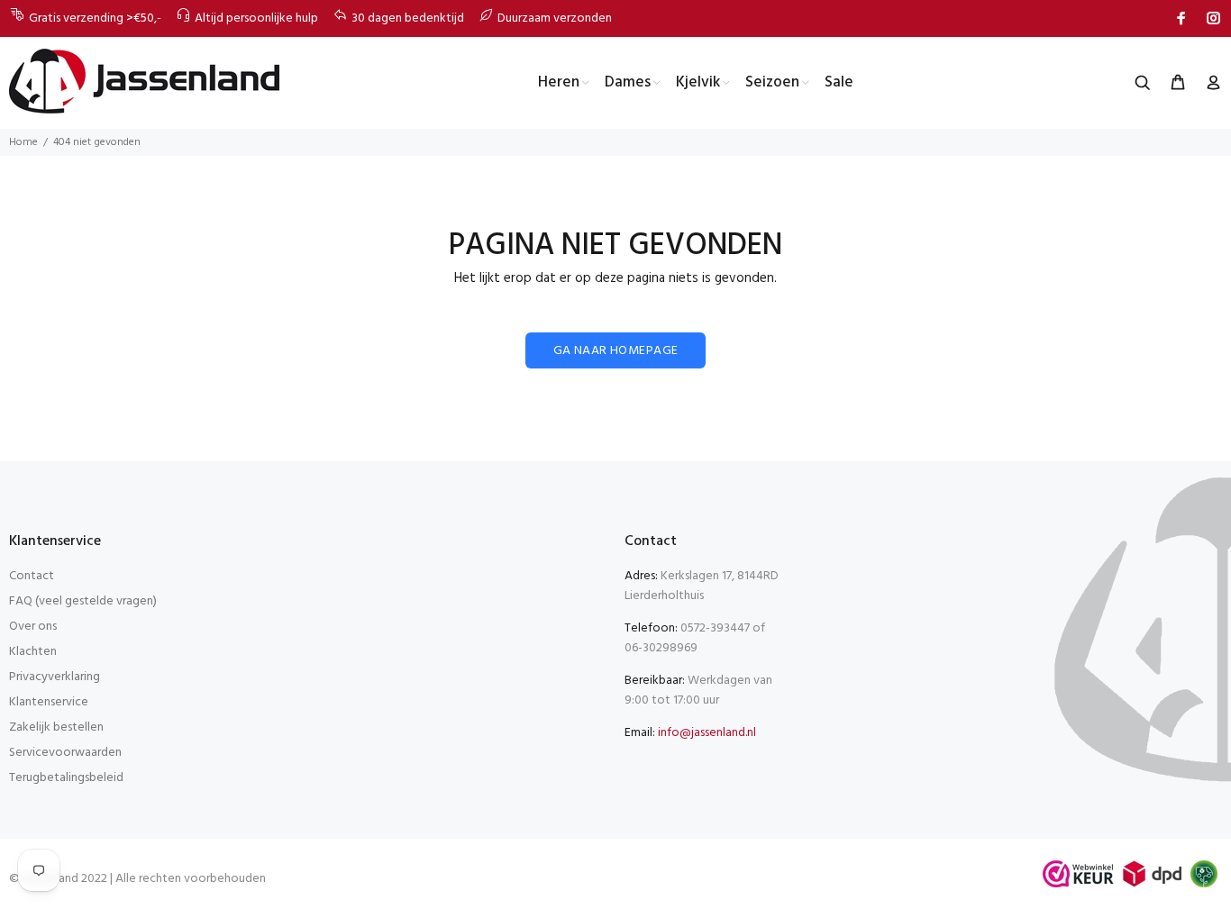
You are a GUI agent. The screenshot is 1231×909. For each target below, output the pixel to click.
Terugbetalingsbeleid (66, 778)
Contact (31, 576)
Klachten (33, 651)
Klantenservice (48, 702)
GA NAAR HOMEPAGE (616, 351)
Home (23, 142)
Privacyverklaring (54, 677)
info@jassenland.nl (707, 733)
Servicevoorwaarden (65, 752)
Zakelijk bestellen (56, 727)
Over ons (33, 626)
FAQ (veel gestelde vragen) (83, 601)
